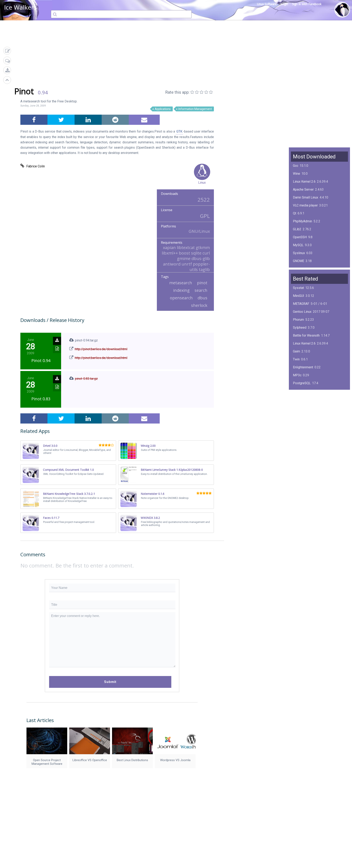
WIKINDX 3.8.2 (150, 518)
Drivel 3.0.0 (50, 446)
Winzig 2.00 (148, 446)
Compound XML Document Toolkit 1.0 (68, 470)
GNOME (298, 261)
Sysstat (298, 288)
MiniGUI (298, 296)
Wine (296, 174)
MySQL (298, 245)
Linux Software (267, 4)
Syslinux (299, 253)
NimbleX (299, 399)
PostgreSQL (302, 383)
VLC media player (305, 205)
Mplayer (299, 431)
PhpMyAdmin (302, 221)
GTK (179, 131)
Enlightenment (303, 367)
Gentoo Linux (302, 312)
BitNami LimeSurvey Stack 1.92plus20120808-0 (172, 470)
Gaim (296, 351)
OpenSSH (300, 237)
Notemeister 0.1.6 (152, 494)
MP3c (297, 375)
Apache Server (303, 189)
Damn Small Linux (305, 197)
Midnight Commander (308, 407)
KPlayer (298, 391)
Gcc (295, 166)
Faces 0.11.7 (51, 518)
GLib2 (297, 229)
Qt (294, 213)
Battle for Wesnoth (306, 335)
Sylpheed (299, 327)
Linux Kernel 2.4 (304, 415)
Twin (296, 359)
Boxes (297, 423)
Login (284, 4)
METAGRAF (301, 304)
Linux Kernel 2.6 (304, 181)
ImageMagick (302, 269)
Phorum (298, 320)
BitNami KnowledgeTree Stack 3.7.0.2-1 (69, 494)
